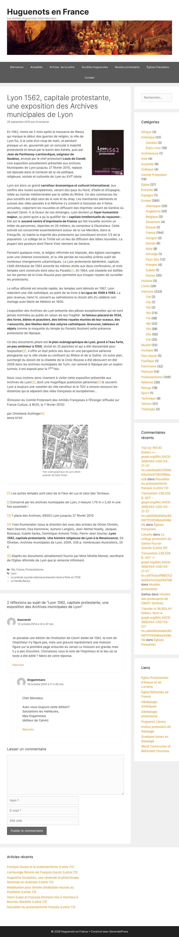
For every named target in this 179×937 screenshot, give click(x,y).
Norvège (152, 254)
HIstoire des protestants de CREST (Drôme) (155, 599)
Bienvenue (16, 67)
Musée (146, 345)
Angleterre (153, 211)
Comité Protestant (154, 175)
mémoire (147, 291)
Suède (150, 270)
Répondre (18, 664)
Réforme (147, 382)
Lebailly (146, 534)
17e (148, 318)
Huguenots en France (48, 11)
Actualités (36, 67)
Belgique (152, 216)
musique (147, 350)
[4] (99, 382)
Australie (147, 164)
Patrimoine (148, 366)
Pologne (151, 264)
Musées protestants (127, 67)
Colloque (147, 169)
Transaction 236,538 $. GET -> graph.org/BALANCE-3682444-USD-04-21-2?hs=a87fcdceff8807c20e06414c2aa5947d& (156, 567)
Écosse (151, 227)
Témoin (146, 403)
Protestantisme (35, 569)
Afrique (146, 132)
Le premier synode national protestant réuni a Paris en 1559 (45, 577)
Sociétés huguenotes (95, 67)
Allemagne (153, 206)
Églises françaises (158, 67)
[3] (33, 382)
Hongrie (151, 238)
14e (148, 302)
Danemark (153, 222)
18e (148, 323)
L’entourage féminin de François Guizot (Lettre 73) (42, 872)
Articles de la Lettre (62, 67)
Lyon (13, 573)
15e (148, 307)
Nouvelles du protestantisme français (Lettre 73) (155, 483)
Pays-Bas (152, 259)
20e (148, 334)
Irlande (150, 243)
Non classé (149, 355)
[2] (24, 351)
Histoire (146, 281)
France (20, 569)
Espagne (147, 195)
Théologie (148, 409)
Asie (144, 158)
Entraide (147, 190)
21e (148, 339)
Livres (145, 286)
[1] (72, 270)
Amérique (148, 137)
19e (148, 329)
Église (145, 184)
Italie (149, 249)
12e (148, 297)
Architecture (149, 153)
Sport (145, 393)
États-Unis (153, 148)
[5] (42, 413)
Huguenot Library (153, 721)
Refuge (146, 388)
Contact (89, 77)
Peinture (147, 371)
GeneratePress (118, 931)
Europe (146, 200)
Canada (151, 142)
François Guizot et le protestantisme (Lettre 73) (40, 867)
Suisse (150, 275)
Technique (148, 398)
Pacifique (147, 361)
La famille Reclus (20, 580)
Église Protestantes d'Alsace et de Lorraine (154, 682)
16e (13, 569)
